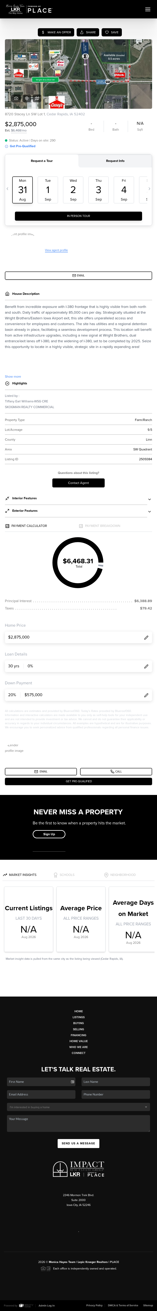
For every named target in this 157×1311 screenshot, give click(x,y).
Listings (79, 1017)
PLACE (114, 1262)
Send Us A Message (78, 1143)
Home (78, 1011)
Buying (78, 1023)
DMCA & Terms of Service (123, 1305)
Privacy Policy (94, 1305)
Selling (78, 1029)
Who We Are (78, 1047)
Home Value (79, 1041)
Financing (78, 1035)
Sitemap (148, 1305)
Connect (78, 1053)
